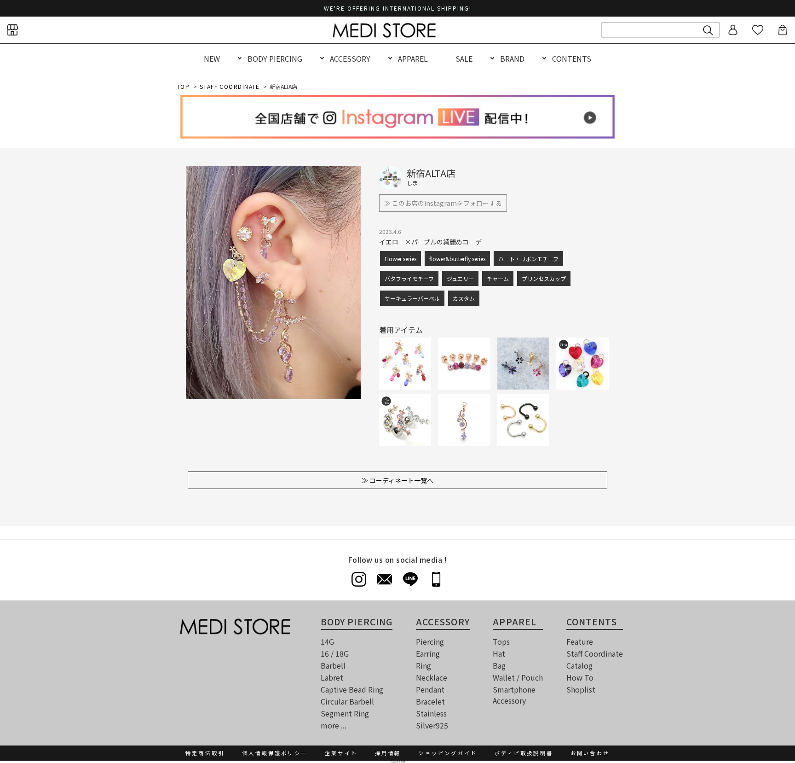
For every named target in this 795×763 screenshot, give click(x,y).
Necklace (431, 677)
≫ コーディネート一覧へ (397, 480)
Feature (579, 641)
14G (327, 641)
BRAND (512, 58)
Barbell (333, 665)
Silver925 (432, 725)
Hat (499, 653)
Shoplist (580, 689)
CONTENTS (571, 58)
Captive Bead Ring (352, 689)
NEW (212, 58)
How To (579, 677)
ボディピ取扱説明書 (524, 753)
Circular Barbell (347, 701)
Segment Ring (345, 713)
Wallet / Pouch (518, 677)
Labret (332, 677)
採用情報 (388, 753)
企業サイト (341, 753)
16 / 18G (335, 653)
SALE (463, 58)
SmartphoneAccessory (514, 695)
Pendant (430, 689)
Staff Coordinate (594, 653)
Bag (499, 665)
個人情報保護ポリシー (274, 753)
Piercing (430, 641)
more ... (333, 725)
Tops (501, 641)
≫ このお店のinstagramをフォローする (443, 203)
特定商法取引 (205, 753)
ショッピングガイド (447, 753)
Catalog (579, 665)
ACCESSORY (350, 58)
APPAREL (413, 58)
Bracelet (430, 701)
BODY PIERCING (275, 58)
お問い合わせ (590, 753)
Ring (423, 665)
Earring (428, 653)
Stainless (431, 713)
